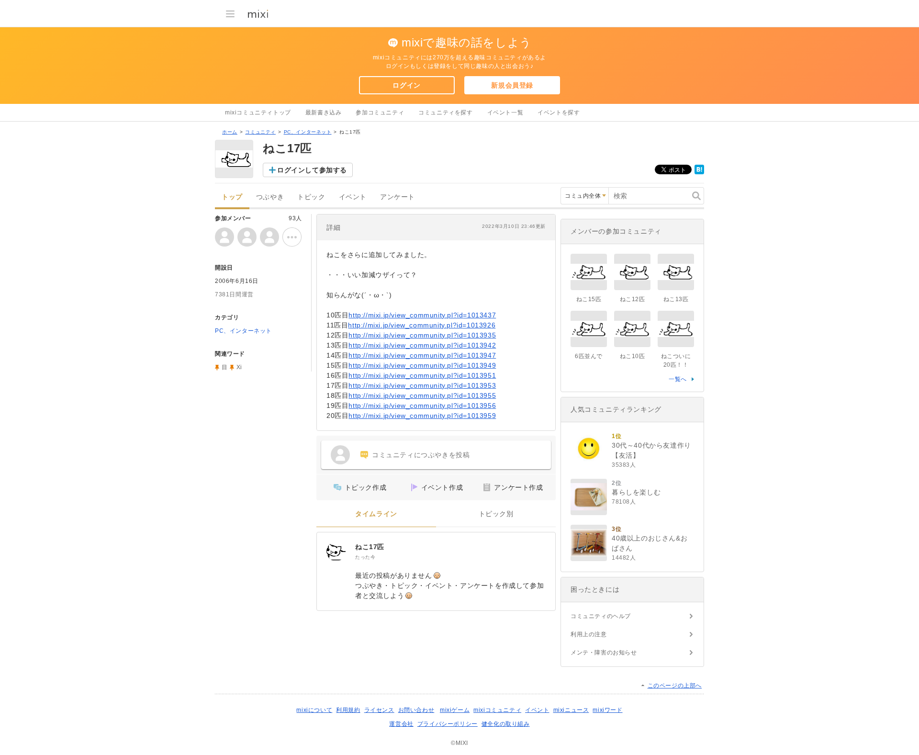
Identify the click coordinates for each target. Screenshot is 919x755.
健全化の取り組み (506, 724)
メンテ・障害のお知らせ (604, 652)
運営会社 (401, 724)
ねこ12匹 (632, 299)
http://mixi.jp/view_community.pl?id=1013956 (422, 405)
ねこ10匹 (632, 356)
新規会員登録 (512, 85)
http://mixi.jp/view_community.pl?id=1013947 (422, 355)
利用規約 (348, 710)
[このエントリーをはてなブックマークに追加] (699, 172)
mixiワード (607, 710)
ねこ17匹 (369, 547)
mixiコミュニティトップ (258, 112)
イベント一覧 (505, 112)
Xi (239, 367)
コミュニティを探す (445, 112)
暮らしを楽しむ (636, 492)
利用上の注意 (589, 634)
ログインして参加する (312, 170)
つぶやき (270, 197)
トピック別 (496, 514)
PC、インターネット (308, 132)
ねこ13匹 (676, 299)
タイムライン (376, 514)
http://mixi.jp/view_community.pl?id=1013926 (421, 325)
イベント (353, 197)
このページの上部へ (675, 685)
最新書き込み (323, 112)
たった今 (365, 557)
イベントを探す (559, 112)
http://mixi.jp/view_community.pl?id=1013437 (422, 315)
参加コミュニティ (380, 112)
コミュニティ (260, 132)
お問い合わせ (416, 710)
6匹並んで (589, 356)
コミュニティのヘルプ (601, 616)
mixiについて (314, 710)
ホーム (229, 132)
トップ (232, 197)
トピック (311, 197)
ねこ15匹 (589, 299)
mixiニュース (571, 710)
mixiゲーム (455, 710)
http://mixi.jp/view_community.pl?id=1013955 (422, 395)
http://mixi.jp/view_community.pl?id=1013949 (422, 365)
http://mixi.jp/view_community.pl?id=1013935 (422, 335)
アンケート (397, 197)
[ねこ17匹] (336, 551)
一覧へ (678, 379)
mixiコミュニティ (497, 710)
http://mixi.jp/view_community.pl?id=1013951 (422, 375)
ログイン (406, 85)
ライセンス (379, 710)
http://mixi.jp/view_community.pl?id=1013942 (422, 345)
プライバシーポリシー (447, 724)
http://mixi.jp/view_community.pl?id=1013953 (422, 385)
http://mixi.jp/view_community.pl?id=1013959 (422, 415)
